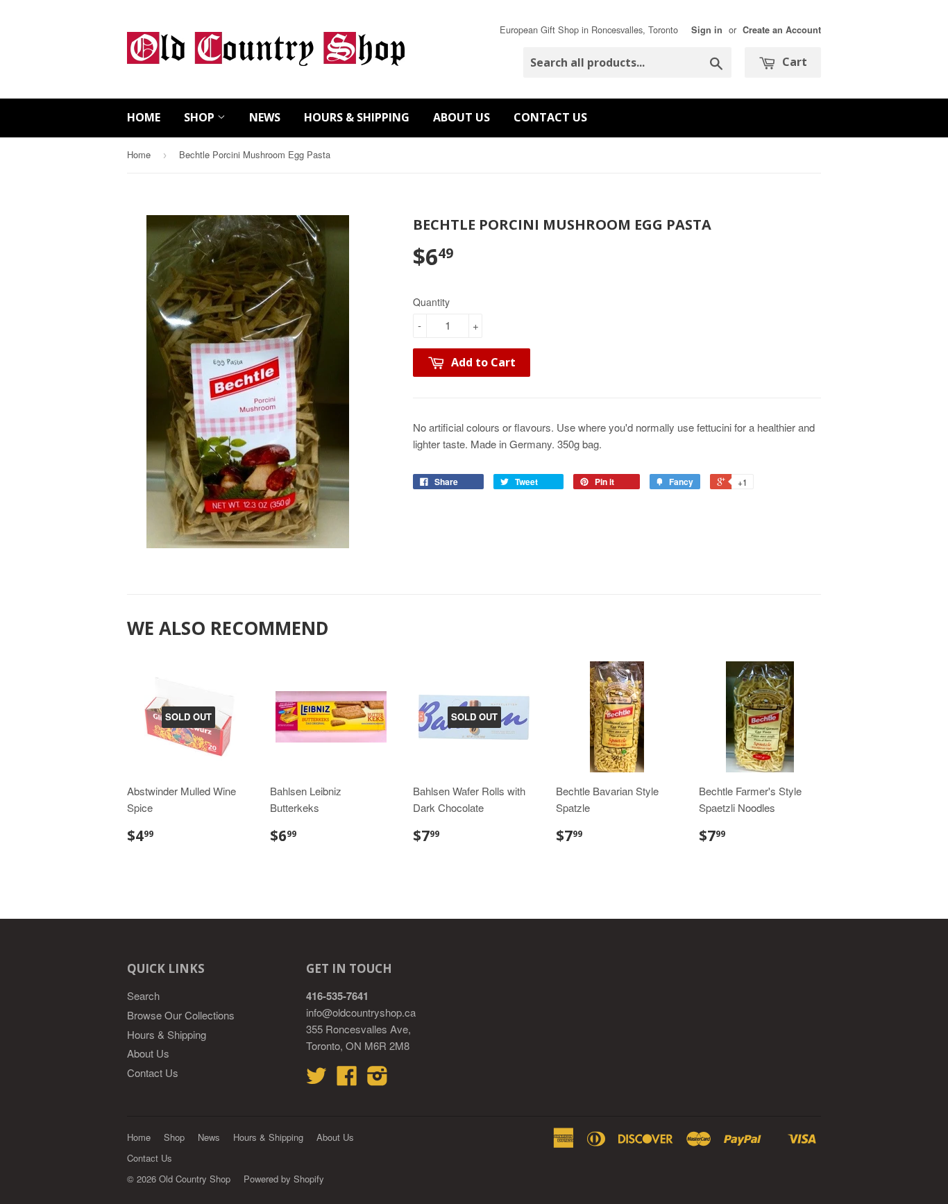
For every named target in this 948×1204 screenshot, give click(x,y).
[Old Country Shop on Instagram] (377, 1079)
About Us (461, 117)
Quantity (431, 302)
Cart (793, 61)
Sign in (706, 30)
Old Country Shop (194, 1178)
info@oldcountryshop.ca (361, 1012)
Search (143, 995)
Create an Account (782, 30)
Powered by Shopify (284, 1178)
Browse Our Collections (181, 1015)
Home (143, 117)
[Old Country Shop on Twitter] (316, 1079)
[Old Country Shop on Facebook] (347, 1079)
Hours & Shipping (356, 117)
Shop (200, 117)
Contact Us (550, 117)
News (264, 117)
